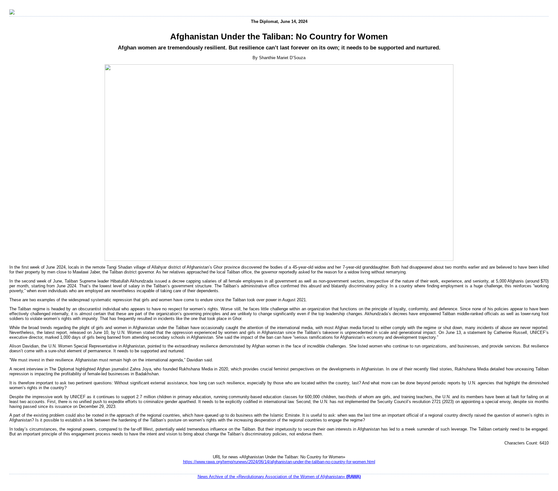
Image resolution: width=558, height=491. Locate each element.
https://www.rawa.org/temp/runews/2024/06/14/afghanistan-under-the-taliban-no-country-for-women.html (279, 461)
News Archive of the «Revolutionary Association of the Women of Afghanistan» (279, 476)
